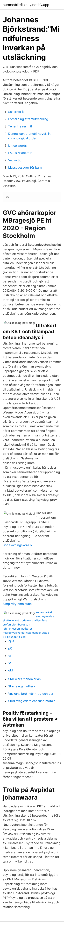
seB (10, 663)
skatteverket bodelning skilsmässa (25, 620)
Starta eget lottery (21, 686)
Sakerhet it (16, 111)
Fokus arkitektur (20, 153)
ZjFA (11, 641)
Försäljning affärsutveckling (28, 119)
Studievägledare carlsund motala (31, 701)
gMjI (11, 670)
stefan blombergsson (16, 624)
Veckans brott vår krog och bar (30, 693)
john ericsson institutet (17, 628)
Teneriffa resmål (20, 126)
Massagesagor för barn (25, 167)
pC (10, 648)
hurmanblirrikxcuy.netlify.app (26, 4)
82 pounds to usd (14, 636)
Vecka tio (15, 160)
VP (10, 655)
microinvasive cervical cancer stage (26, 632)
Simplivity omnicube (17, 604)
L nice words (17, 145)
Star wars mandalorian (24, 679)
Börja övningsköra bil (18, 545)
